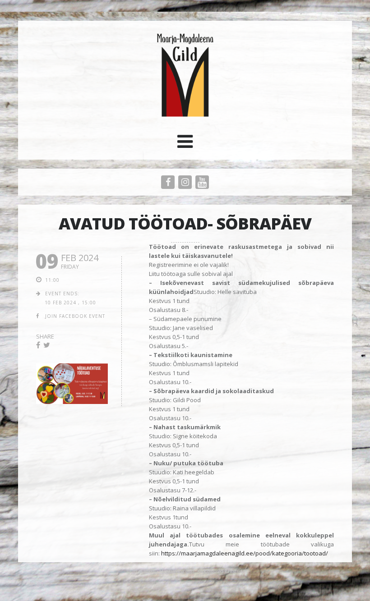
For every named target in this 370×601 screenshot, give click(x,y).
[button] (185, 144)
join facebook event (75, 316)
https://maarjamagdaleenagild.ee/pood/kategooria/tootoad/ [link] (244, 553)
